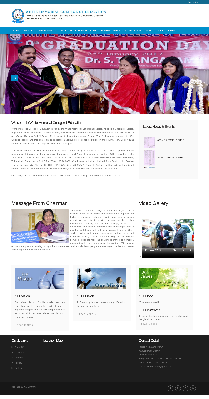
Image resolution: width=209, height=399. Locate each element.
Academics (20, 352)
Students (105, 31)
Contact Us (193, 2)
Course (79, 31)
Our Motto (146, 296)
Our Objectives (149, 310)
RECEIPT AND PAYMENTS (170, 150)
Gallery (172, 31)
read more (24, 325)
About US (19, 347)
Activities (159, 31)
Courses (19, 357)
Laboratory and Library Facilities (172, 164)
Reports (118, 31)
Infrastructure (138, 31)
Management (46, 31)
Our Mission (85, 296)
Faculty (64, 31)
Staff (93, 31)
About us (27, 31)
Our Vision (22, 296)
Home (16, 31)
